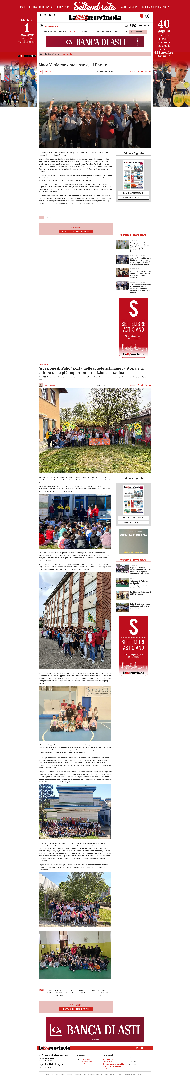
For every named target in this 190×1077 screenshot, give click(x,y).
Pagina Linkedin (56, 15)
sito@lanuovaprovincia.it (85, 1066)
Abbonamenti (144, 26)
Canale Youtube (51, 15)
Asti (83, 993)
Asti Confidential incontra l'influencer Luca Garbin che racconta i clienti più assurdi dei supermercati (140, 261)
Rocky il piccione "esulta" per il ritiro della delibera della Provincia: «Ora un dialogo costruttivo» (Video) (140, 247)
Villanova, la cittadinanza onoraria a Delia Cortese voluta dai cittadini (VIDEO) (140, 274)
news (49, 218)
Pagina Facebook (42, 15)
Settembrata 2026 (51, 26)
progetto (58, 995)
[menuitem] (50, 32)
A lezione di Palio (55, 990)
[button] (147, 16)
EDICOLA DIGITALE (133, 25)
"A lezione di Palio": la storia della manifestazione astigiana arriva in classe (140, 584)
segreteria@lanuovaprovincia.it (87, 1064)
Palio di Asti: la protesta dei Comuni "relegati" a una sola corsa (140, 606)
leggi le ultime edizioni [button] (132, 193)
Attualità (67, 54)
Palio (99, 995)
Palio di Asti (71, 993)
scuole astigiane (54, 993)
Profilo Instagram (46, 15)
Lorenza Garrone (49, 385)
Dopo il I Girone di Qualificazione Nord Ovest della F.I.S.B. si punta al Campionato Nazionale (140, 570)
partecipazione (99, 990)
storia (92, 993)
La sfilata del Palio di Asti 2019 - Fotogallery (140, 593)
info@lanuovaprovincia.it (85, 1061)
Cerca (141, 16)
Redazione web (49, 72)
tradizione (103, 993)
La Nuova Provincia (52, 54)
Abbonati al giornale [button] (132, 198)
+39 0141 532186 (85, 1059)
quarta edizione (78, 990)
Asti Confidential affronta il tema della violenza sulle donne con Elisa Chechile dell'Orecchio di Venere (140, 289)
